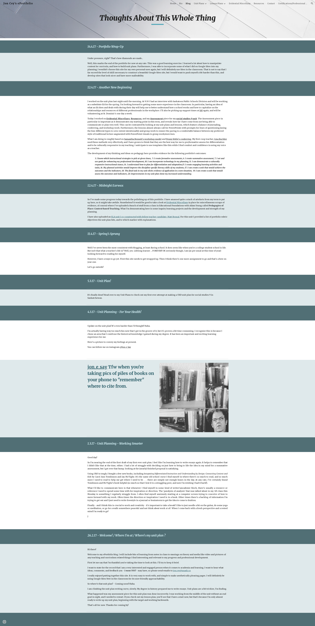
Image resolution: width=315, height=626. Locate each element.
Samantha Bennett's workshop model (142, 139)
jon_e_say (97, 367)
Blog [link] (188, 3)
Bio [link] (180, 3)
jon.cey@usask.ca (181, 570)
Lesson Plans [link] (216, 3)
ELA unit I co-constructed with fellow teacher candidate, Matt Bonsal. (145, 217)
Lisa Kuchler (220, 139)
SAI (201, 110)
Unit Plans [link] (199, 3)
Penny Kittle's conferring (178, 139)
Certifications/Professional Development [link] (293, 3)
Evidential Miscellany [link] (240, 3)
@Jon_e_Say (125, 347)
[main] (157, 19)
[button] (312, 3)
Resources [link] (259, 3)
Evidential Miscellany (177, 202)
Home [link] (173, 3)
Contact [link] (271, 3)
